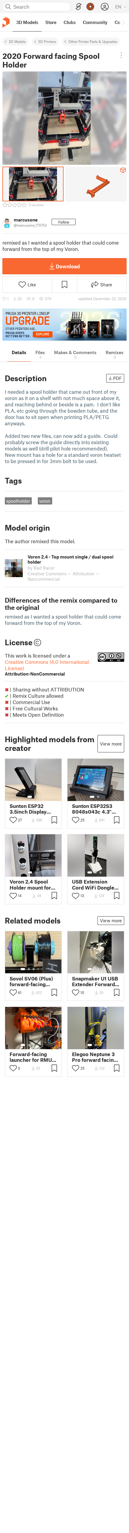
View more (111, 743)
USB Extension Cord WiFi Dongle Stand (93, 884)
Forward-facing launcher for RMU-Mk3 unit (32, 1057)
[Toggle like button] (13, 820)
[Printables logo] (6, 22)
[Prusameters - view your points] (90, 7)
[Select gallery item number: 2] (35, 797)
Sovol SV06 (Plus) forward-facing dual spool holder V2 (31, 981)
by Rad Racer (41, 568)
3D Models (17, 41)
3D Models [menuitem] (27, 22)
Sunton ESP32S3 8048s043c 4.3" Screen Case (92, 809)
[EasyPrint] (78, 7)
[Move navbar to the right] (123, 22)
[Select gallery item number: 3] (100, 872)
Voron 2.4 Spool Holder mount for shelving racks (30, 884)
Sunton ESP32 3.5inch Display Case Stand (28, 809)
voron (44, 501)
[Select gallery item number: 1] (29, 797)
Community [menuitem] (95, 22)
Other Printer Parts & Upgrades (92, 41)
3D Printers (47, 41)
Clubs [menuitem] (70, 22)
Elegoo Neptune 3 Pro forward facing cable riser (94, 1057)
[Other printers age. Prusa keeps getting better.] (64, 325)
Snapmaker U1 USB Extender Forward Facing (95, 981)
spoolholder (18, 501)
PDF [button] (117, 378)
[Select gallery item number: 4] (38, 969)
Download (68, 266)
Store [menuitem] (50, 22)
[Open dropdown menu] (121, 55)
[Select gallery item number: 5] (42, 969)
